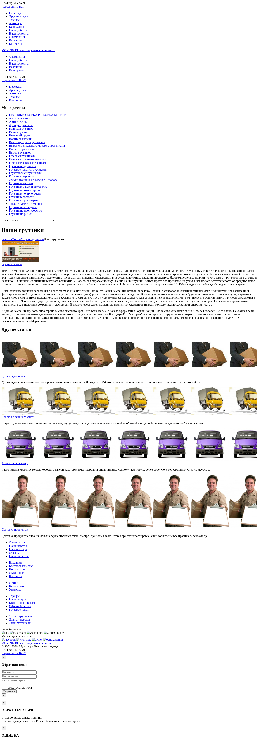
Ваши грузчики (19, 132)
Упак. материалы (20, 622)
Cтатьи (16, 239)
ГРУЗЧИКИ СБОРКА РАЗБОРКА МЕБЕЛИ (38, 115)
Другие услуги (18, 16)
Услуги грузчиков (32, 239)
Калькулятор (17, 26)
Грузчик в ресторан (21, 196)
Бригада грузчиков (21, 128)
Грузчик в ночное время (24, 190)
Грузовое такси (19, 609)
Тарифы (14, 19)
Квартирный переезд (22, 602)
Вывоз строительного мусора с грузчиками (37, 145)
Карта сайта (16, 586)
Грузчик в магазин (21, 183)
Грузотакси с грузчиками (25, 173)
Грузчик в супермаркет (24, 200)
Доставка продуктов (15, 529)
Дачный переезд (19, 619)
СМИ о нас (16, 572)
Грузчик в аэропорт (21, 176)
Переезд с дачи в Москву (18, 416)
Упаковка (15, 589)
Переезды (15, 13)
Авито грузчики (19, 118)
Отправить (9, 691)
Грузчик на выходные (23, 207)
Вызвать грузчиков (21, 149)
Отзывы (14, 552)
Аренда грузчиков (21, 125)
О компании (17, 37)
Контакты (15, 43)
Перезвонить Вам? (14, 6)
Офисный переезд (20, 606)
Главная (7, 239)
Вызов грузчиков (20, 152)
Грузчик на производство (25, 210)
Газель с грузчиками (22, 155)
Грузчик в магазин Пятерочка (28, 186)
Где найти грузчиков (22, 166)
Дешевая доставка (13, 376)
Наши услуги (17, 599)
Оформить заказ (12, 264)
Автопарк (15, 23)
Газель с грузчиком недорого (27, 159)
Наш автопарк (18, 549)
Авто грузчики (18, 121)
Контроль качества (21, 566)
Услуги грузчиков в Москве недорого (33, 179)
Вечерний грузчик (21, 135)
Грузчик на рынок (20, 214)
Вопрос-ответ (18, 569)
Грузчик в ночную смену (25, 193)
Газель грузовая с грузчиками (28, 162)
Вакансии (15, 40)
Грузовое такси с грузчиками (28, 169)
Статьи (13, 582)
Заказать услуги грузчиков (26, 203)
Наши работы (18, 30)
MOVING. (28, 50)
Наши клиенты (19, 33)
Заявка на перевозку (15, 463)
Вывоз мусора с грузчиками (27, 142)
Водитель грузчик (20, 138)
